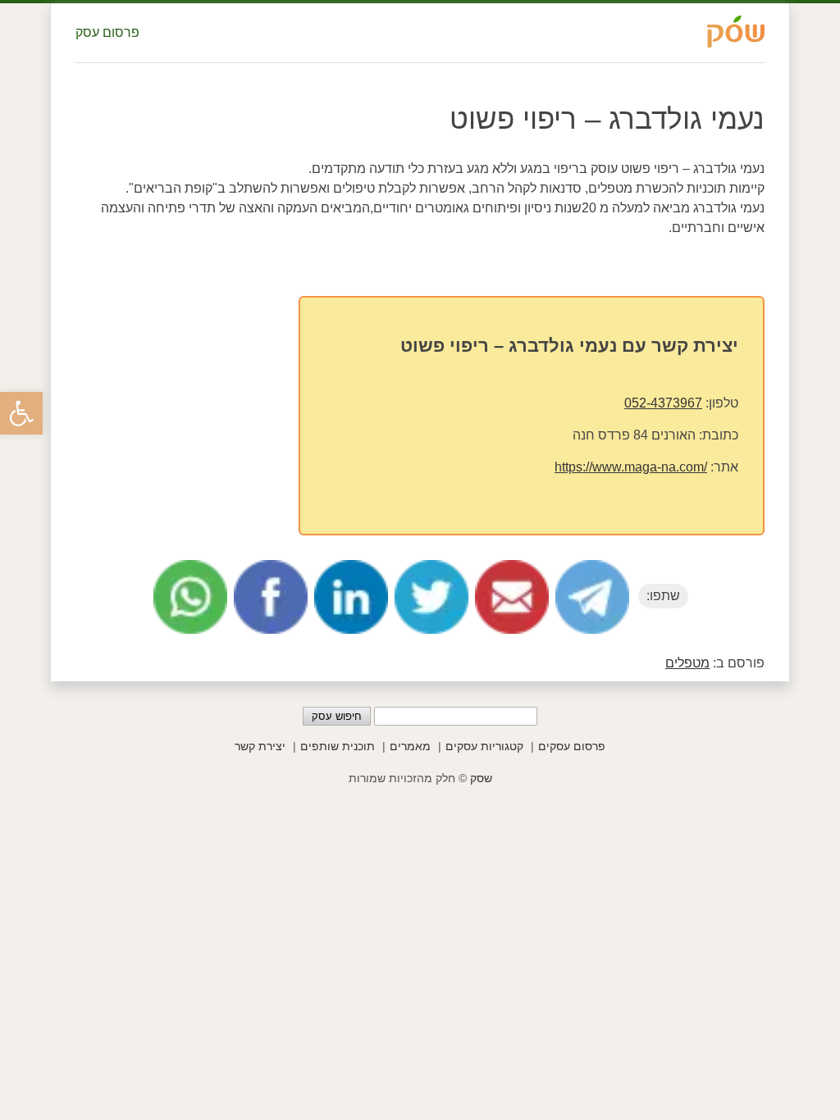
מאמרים (410, 746)
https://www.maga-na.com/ (631, 467)
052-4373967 (663, 403)
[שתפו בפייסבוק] (271, 597)
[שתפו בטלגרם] (592, 597)
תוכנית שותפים (337, 746)
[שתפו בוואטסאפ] (190, 597)
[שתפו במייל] (512, 597)
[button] (21, 413)
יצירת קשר (260, 746)
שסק (481, 778)
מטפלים (687, 663)
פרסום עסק (107, 32)
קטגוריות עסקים (484, 746)
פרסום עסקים (571, 746)
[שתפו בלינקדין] (351, 597)
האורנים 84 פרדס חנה (634, 435)
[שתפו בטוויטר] (431, 597)
